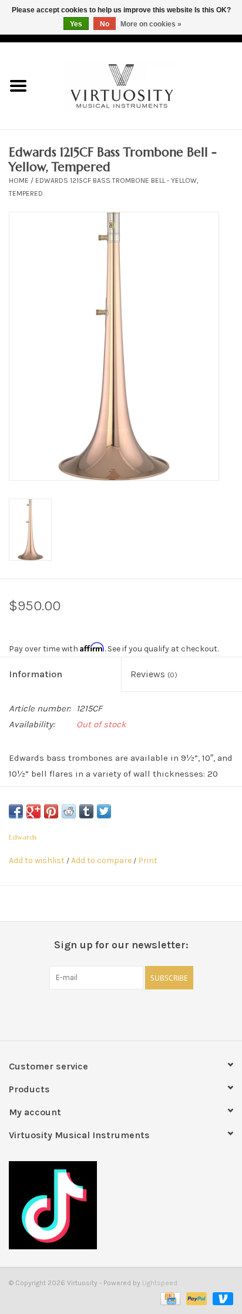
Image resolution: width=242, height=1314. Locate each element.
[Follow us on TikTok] (121, 1205)
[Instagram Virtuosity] (152, 1013)
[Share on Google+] (33, 811)
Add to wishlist (37, 860)
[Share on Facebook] (16, 811)
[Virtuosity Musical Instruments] (139, 85)
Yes (76, 24)
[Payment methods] (169, 1297)
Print (147, 860)
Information (35, 674)
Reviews (153, 674)
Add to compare (102, 860)
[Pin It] (51, 811)
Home (19, 180)
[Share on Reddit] (69, 811)
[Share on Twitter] (104, 811)
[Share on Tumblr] (86, 811)
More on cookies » (151, 24)
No (104, 24)
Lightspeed (159, 1283)
